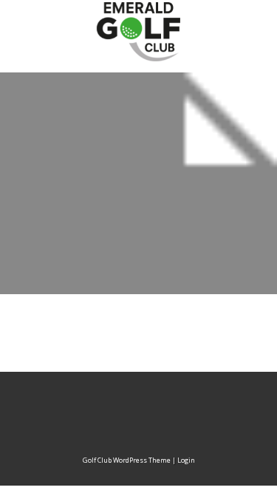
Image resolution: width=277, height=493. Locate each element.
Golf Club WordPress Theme (127, 460)
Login (186, 460)
